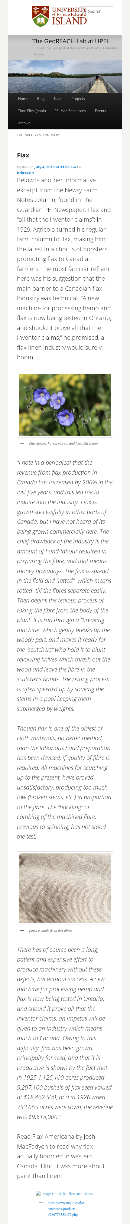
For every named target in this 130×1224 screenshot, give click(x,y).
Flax (23, 155)
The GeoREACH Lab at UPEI (70, 41)
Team (58, 98)
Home (23, 98)
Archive (24, 122)
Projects (78, 98)
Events (100, 110)
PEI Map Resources (70, 110)
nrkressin (25, 172)
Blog (40, 98)
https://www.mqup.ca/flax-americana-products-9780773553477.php (67, 1208)
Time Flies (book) (32, 110)
